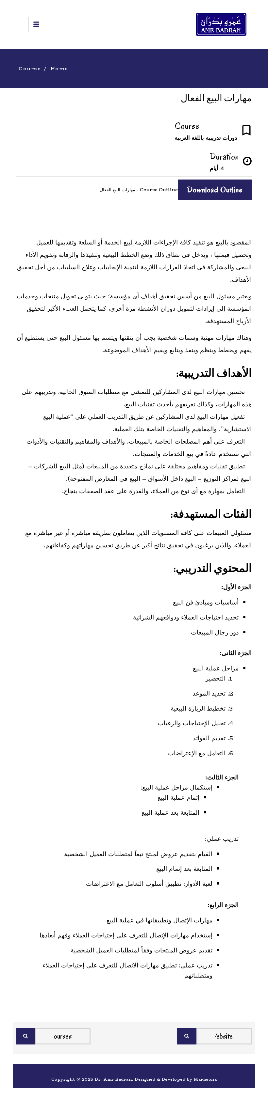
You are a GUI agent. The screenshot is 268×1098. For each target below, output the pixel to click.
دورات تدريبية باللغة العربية (206, 137)
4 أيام (217, 168)
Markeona (205, 1079)
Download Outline (215, 189)
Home (59, 68)
